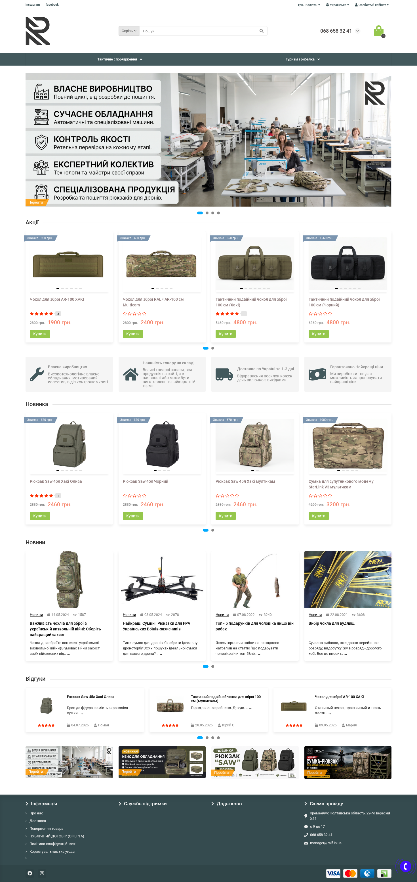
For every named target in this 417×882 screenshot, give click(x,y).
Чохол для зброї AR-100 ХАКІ (57, 299)
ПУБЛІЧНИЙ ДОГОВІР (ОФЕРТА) (57, 836)
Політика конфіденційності (53, 844)
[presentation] (26, 287)
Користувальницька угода (52, 851)
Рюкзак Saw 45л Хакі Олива (56, 481)
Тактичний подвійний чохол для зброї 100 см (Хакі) (251, 302)
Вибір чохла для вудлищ (332, 623)
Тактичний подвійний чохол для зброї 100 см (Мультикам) (226, 699)
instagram (33, 5)
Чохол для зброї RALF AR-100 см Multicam (153, 302)
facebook (52, 5)
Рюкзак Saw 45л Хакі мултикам (245, 481)
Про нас (36, 813)
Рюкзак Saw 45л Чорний (145, 481)
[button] (200, 213)
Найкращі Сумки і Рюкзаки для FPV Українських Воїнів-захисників (156, 626)
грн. (307, 5)
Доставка (38, 821)
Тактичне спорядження (117, 59)
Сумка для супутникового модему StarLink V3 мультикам (341, 484)
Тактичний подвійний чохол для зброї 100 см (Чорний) (344, 302)
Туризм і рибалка (300, 59)
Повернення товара (46, 828)
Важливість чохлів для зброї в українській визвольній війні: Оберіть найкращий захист (65, 629)
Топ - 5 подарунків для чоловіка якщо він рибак (255, 626)
